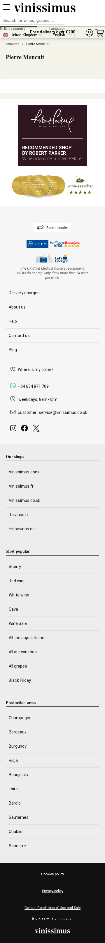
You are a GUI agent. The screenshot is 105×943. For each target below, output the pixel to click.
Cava (13, 609)
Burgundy (18, 746)
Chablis (15, 831)
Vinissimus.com (24, 472)
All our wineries (23, 652)
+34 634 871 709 (33, 386)
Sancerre (17, 845)
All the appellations (26, 637)
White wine (19, 595)
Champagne (20, 717)
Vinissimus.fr (21, 486)
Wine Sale (18, 623)
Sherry (15, 566)
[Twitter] (37, 430)
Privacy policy (52, 891)
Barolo (15, 803)
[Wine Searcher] (52, 186)
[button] (89, 33)
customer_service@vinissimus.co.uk (52, 412)
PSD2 (40, 244)
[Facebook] (25, 430)
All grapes (18, 666)
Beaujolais (18, 774)
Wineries (13, 44)
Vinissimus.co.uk (24, 500)
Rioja (13, 760)
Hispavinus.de (22, 529)
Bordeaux (18, 732)
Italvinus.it (18, 514)
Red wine (17, 580)
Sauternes (19, 817)
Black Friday (20, 680)
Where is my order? (35, 369)
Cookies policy (52, 874)
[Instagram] (14, 430)
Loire (13, 789)
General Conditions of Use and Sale (52, 908)
